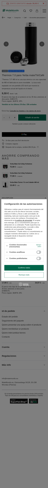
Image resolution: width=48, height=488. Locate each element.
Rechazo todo (24, 275)
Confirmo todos (24, 268)
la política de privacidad (23, 220)
